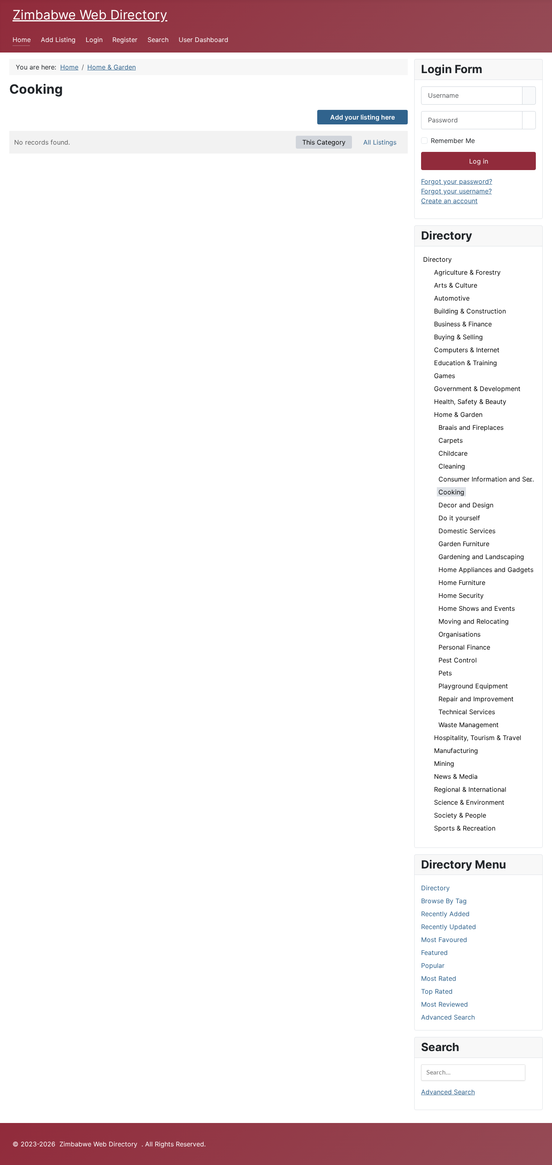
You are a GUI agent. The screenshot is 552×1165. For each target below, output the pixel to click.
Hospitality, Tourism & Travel (477, 738)
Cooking (451, 492)
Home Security (461, 595)
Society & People (460, 815)
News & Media (456, 776)
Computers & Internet (466, 350)
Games (444, 376)
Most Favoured (444, 940)
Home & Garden (458, 414)
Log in (478, 161)
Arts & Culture (455, 285)
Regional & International (470, 789)
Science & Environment (469, 802)
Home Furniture (461, 582)
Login (94, 40)
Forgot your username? (456, 191)
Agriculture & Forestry (467, 272)
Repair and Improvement (476, 699)
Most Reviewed (444, 1004)
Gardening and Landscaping (481, 557)
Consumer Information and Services (493, 479)
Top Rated (437, 991)
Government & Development (477, 389)
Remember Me (453, 141)
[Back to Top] (542, 1155)
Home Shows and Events (476, 608)
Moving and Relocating (473, 621)
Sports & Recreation (464, 828)
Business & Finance (463, 324)
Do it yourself (459, 518)
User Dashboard (203, 40)
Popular (433, 965)
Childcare (453, 453)
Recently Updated (448, 927)
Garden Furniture (463, 544)
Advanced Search (448, 1017)
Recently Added (445, 914)
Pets (445, 673)
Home (22, 40)
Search (158, 40)
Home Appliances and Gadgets (485, 570)
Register (124, 40)
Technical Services (466, 712)
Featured (434, 952)
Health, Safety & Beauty (470, 401)
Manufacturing (456, 751)
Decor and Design (465, 505)
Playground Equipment (473, 686)
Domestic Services (466, 531)
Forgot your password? (456, 181)
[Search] (518, 1072)
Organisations (459, 634)
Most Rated (438, 978)
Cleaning (451, 466)
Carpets (450, 440)
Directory (437, 259)
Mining (444, 763)
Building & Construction (470, 311)
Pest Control (457, 660)
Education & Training (465, 363)
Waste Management (468, 725)
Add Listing (58, 40)
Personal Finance (464, 647)
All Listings (379, 142)
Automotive (452, 298)
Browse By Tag (444, 901)
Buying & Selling (458, 337)
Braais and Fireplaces (471, 427)
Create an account (449, 201)
